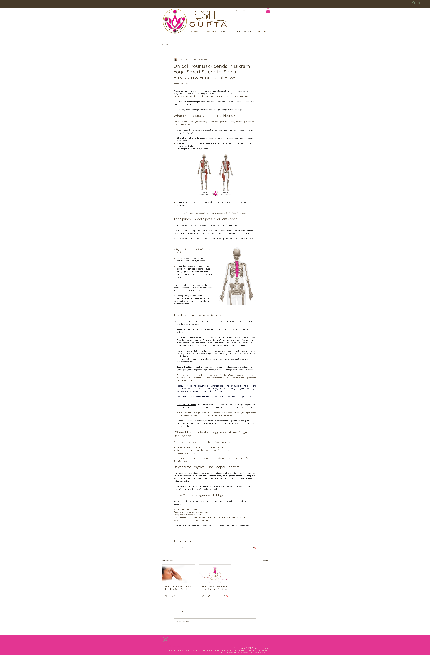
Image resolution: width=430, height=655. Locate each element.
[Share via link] (191, 541)
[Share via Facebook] (175, 541)
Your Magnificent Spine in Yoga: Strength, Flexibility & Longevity (215, 588)
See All (265, 560)
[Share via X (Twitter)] (180, 541)
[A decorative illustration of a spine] (215, 574)
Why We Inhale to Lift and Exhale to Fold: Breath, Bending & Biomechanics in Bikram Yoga (178, 587)
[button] (268, 10)
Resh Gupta (172, 650)
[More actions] (255, 59)
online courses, (229, 652)
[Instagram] (165, 639)
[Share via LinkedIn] (186, 541)
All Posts (165, 44)
